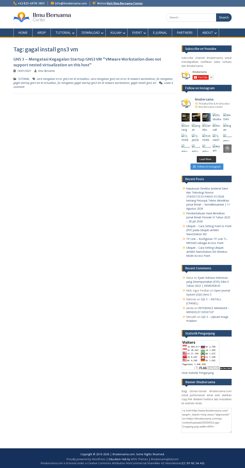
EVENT (137, 33)
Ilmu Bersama (46, 71)
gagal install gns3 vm (143, 83)
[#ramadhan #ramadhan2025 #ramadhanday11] (206, 117)
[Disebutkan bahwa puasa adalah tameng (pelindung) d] (217, 117)
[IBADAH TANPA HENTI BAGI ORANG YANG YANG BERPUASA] (227, 117)
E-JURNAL (160, 33)
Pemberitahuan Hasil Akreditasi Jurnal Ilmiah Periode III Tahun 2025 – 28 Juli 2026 (208, 217)
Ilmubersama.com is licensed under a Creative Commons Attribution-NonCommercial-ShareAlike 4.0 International (111, 463)
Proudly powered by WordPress (85, 459)
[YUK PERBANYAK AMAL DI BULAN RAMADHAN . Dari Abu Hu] (206, 138)
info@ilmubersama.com (71, 3)
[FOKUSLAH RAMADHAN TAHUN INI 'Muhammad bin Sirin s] (185, 117)
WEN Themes (139, 459)
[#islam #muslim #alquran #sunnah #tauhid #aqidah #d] (217, 148)
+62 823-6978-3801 (31, 3)
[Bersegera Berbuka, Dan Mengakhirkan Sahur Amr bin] (196, 117)
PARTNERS (185, 33)
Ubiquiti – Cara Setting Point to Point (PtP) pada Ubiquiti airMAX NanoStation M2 (209, 230)
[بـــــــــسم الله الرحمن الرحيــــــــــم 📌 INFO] (227, 138)
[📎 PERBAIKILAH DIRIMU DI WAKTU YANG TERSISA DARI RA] (185, 138)
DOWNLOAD (91, 33)
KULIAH (116, 33)
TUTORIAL (63, 33)
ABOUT (207, 33)
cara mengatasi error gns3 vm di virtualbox (63, 79)
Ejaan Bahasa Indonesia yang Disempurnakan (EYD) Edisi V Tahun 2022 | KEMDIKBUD (207, 281)
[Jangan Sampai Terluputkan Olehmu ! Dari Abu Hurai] (196, 128)
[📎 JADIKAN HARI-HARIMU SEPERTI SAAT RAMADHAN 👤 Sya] (196, 138)
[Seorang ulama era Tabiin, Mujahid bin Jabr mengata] (185, 128)
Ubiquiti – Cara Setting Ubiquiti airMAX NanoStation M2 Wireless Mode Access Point (206, 251)
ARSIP (41, 33)
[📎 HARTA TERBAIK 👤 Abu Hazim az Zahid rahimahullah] (217, 138)
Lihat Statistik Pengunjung (197, 373)
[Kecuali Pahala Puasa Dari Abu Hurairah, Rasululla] (217, 128)
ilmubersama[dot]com (165, 459)
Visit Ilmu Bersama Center (125, 3)
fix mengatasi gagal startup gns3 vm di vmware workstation (93, 83)
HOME (23, 33)
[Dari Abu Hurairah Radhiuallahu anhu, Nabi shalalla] (206, 128)
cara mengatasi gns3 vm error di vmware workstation (123, 79)
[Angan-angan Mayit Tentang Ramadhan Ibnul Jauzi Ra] (227, 128)
